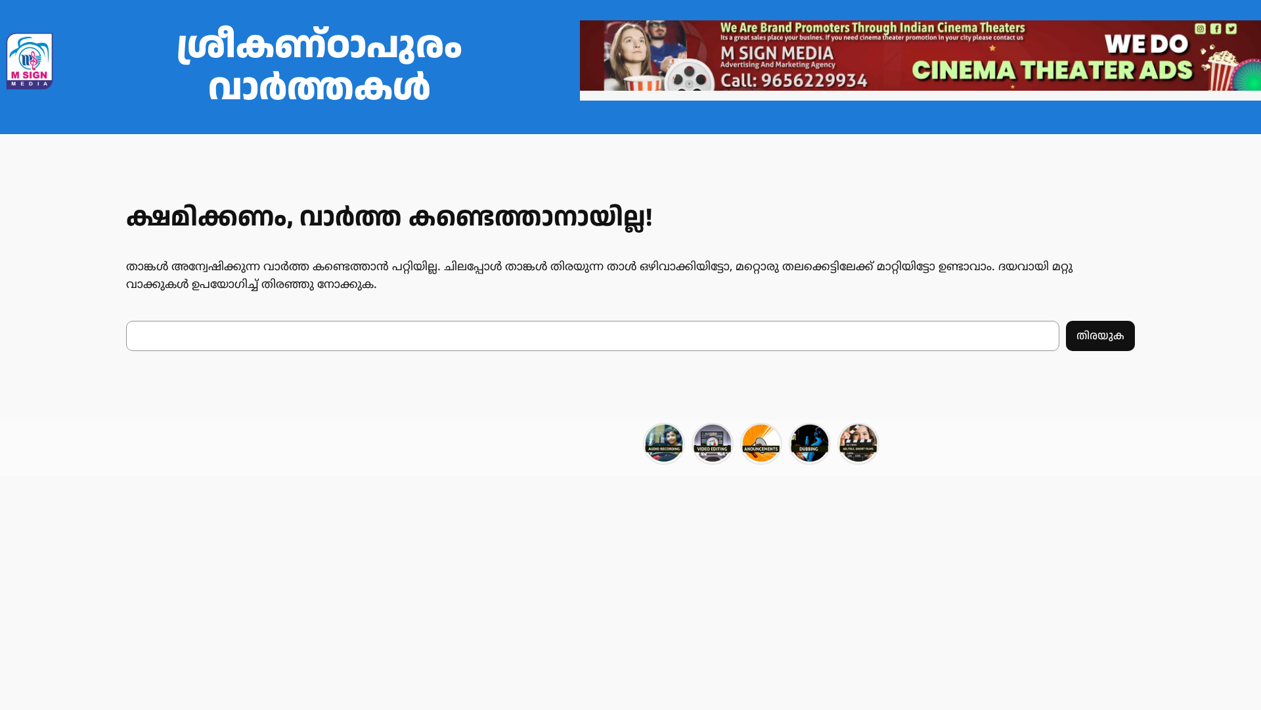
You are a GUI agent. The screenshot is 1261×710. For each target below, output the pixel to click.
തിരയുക (1100, 336)
